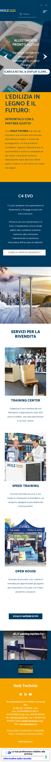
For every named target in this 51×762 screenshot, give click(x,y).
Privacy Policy (13, 730)
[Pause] (22, 672)
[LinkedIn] (25, 694)
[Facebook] (20, 694)
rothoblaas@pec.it (28, 724)
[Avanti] (45, 56)
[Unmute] (27, 672)
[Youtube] (30, 694)
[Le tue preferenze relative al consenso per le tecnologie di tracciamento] (46, 757)
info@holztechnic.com (32, 721)
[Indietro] (6, 56)
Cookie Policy (27, 730)
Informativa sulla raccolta (17, 758)
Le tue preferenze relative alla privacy (28, 752)
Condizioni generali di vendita (29, 733)
